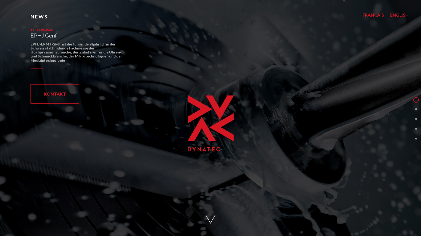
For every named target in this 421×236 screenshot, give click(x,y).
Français (373, 15)
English (399, 15)
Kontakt (55, 93)
